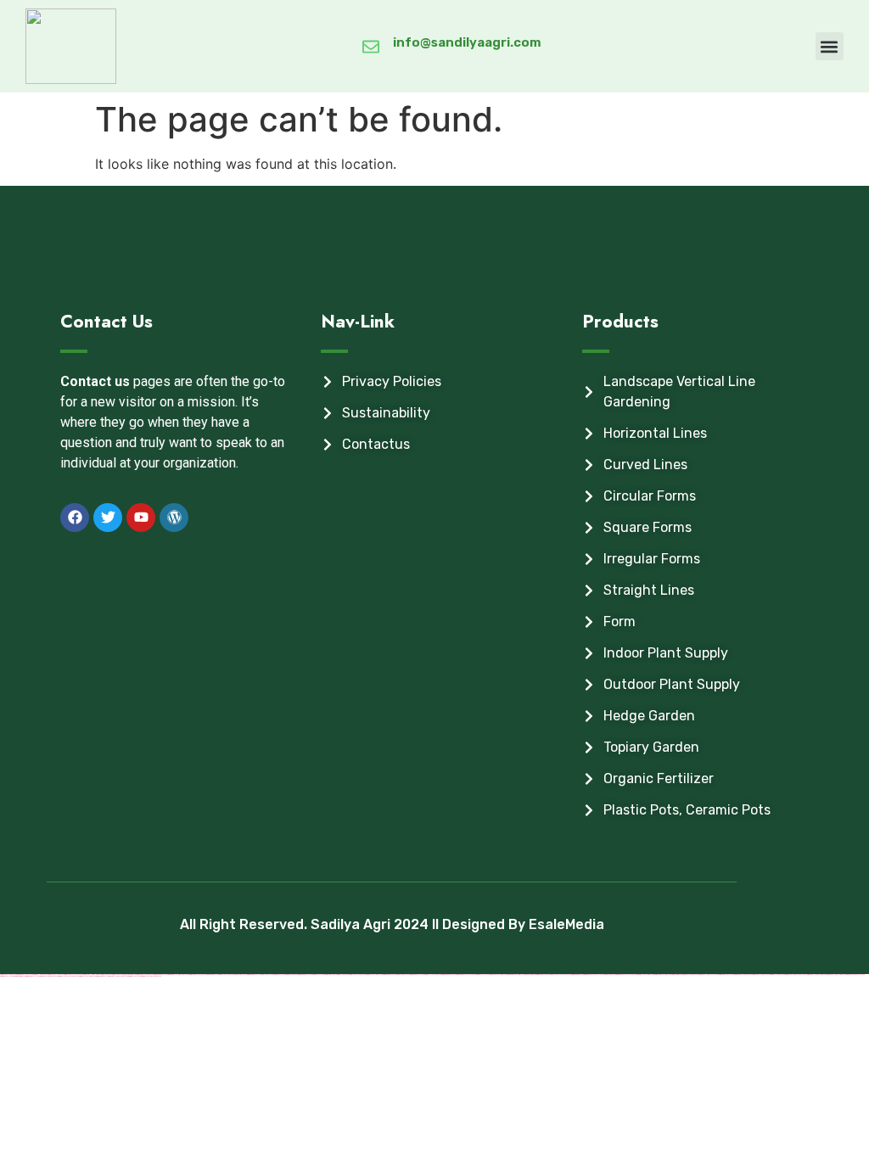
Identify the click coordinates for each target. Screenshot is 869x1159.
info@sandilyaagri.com (467, 42)
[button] (830, 46)
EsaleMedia (566, 924)
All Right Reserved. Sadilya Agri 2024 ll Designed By (354, 924)
